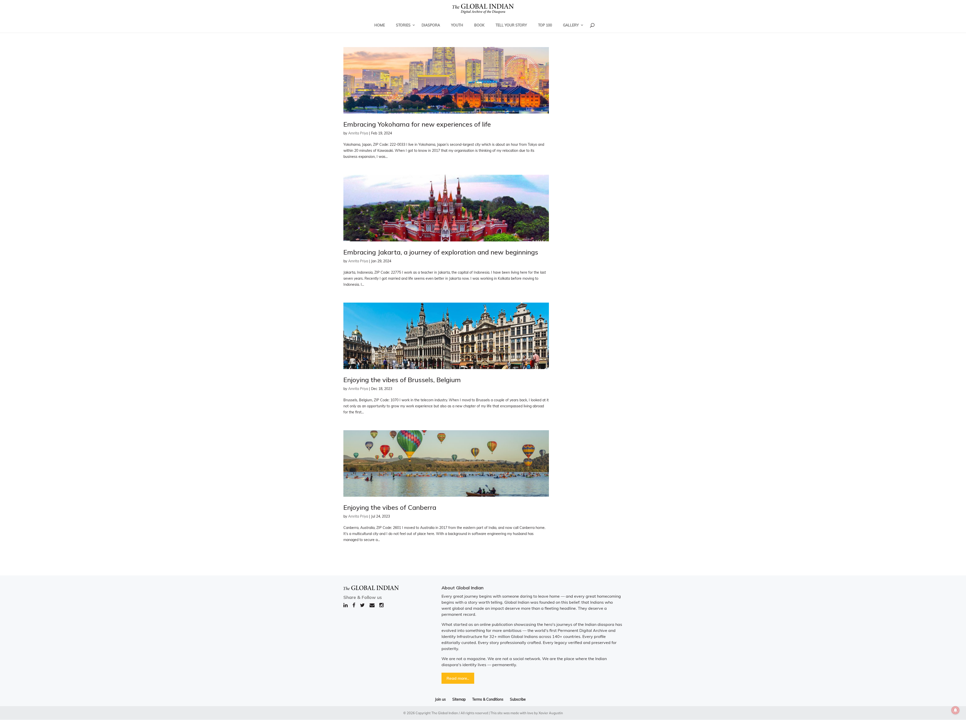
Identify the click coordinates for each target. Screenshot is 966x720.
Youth (457, 25)
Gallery (571, 25)
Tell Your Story (511, 25)
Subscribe (518, 699)
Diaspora (431, 25)
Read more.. (458, 678)
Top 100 (545, 25)
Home (379, 25)
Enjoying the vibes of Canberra (389, 507)
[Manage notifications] (955, 710)
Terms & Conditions (487, 699)
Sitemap (459, 699)
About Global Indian (462, 588)
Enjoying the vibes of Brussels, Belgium (402, 380)
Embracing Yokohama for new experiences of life (417, 124)
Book (479, 25)
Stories (403, 25)
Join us (440, 699)
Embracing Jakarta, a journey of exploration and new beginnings (440, 252)
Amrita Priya (358, 133)
